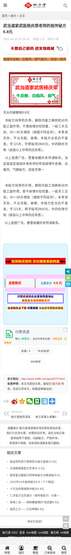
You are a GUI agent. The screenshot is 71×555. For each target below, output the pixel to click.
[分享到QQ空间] (22, 401)
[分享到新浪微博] (14, 401)
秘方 (13, 15)
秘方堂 (56, 383)
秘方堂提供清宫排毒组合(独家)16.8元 (34, 414)
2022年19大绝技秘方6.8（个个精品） (33, 481)
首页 (4, 15)
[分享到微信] (29, 401)
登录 (22, 532)
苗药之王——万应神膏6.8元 (27, 509)
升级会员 (57, 339)
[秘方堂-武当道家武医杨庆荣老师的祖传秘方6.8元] (35, 7)
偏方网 (54, 532)
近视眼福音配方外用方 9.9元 (27, 468)
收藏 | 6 (26, 351)
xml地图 (43, 532)
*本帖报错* (43, 351)
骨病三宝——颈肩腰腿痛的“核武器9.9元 (34, 502)
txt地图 (64, 532)
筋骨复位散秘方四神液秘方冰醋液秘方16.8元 (37, 475)
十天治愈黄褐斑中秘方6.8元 (27, 488)
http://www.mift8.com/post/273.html (43, 378)
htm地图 (31, 532)
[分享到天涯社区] (44, 401)
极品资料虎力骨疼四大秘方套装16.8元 (33, 461)
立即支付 (46, 283)
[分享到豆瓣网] (37, 401)
